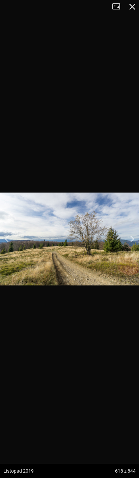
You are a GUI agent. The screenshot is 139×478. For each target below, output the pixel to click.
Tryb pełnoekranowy (119, 7)
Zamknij (132, 7)
